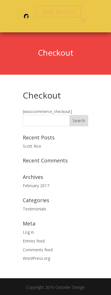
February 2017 (36, 185)
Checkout (55, 52)
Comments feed (38, 249)
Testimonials (34, 209)
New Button (58, 11)
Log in (28, 232)
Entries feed (34, 241)
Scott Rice (32, 146)
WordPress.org (36, 258)
